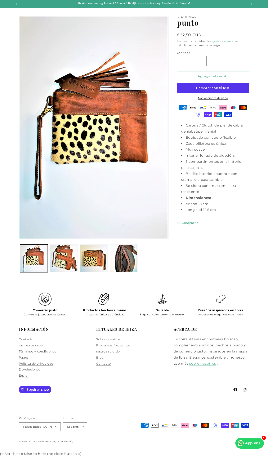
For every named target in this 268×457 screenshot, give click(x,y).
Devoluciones (29, 369)
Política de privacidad (36, 363)
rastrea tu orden (31, 345)
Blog (100, 357)
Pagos (24, 357)
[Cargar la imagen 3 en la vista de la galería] (94, 258)
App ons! (253, 443)
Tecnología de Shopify (59, 441)
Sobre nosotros (108, 339)
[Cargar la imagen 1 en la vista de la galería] (34, 258)
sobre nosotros (202, 363)
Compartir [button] (190, 223)
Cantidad (183, 52)
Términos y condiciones (37, 351)
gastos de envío (223, 41)
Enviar (24, 375)
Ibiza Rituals (36, 441)
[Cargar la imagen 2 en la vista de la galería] (64, 258)
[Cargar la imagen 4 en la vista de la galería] (124, 258)
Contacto (26, 339)
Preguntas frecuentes (113, 345)
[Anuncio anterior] (16, 4)
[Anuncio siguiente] (251, 4)
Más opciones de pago (213, 97)
